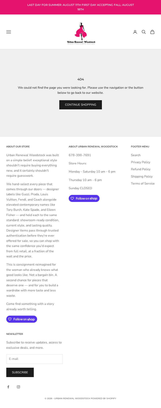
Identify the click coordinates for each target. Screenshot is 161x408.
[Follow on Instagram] (18, 387)
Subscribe (20, 372)
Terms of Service (143, 183)
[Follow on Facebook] (8, 387)
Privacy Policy (140, 162)
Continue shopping (80, 105)
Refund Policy (140, 169)
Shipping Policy (142, 176)
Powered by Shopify (103, 398)
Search (136, 155)
